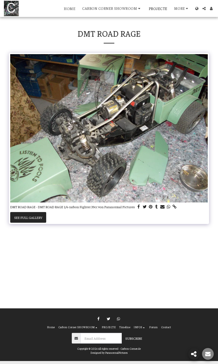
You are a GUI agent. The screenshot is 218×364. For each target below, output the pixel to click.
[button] (112, 8)
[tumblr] (156, 207)
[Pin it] (150, 207)
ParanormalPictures (116, 352)
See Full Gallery (28, 217)
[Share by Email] (162, 207)
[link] (174, 207)
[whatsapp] (168, 207)
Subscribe (133, 338)
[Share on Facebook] (138, 207)
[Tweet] (144, 207)
